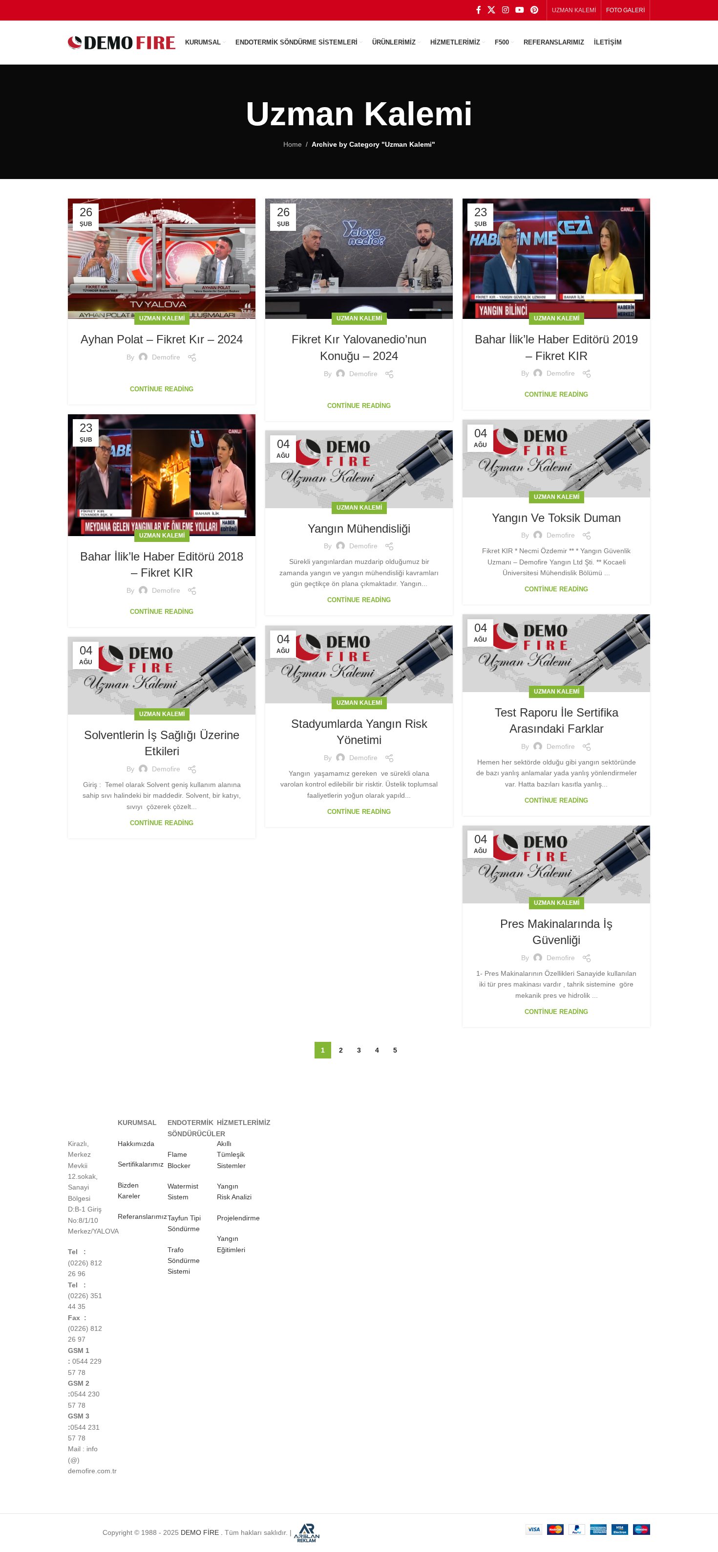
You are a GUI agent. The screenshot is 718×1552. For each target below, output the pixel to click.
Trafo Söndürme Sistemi (184, 1261)
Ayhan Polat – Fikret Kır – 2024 (162, 339)
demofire (166, 357)
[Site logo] (121, 42)
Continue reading (161, 389)
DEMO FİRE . (202, 1532)
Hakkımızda (136, 1143)
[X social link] (492, 10)
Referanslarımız (142, 1216)
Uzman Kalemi (162, 318)
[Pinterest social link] (535, 10)
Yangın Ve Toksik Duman (556, 517)
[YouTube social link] (519, 10)
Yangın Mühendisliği (359, 528)
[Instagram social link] (505, 10)
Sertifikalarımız (141, 1164)
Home (292, 144)
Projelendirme (238, 1218)
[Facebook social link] (478, 10)
